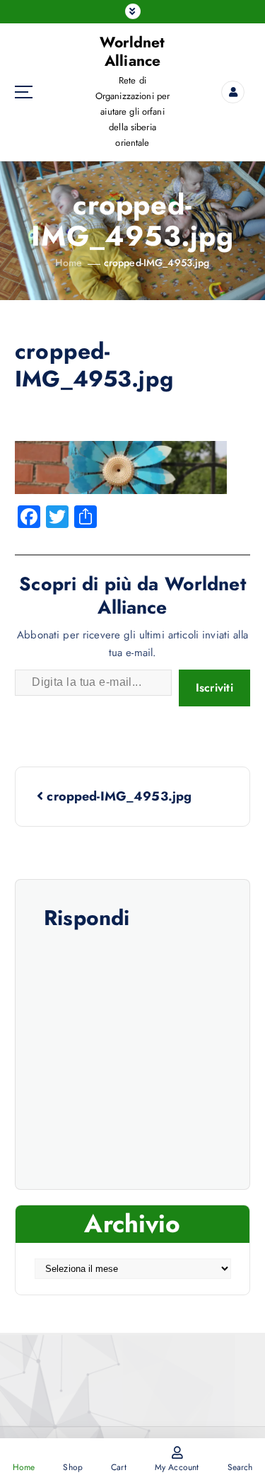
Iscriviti (214, 687)
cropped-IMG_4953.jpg (157, 263)
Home (68, 263)
